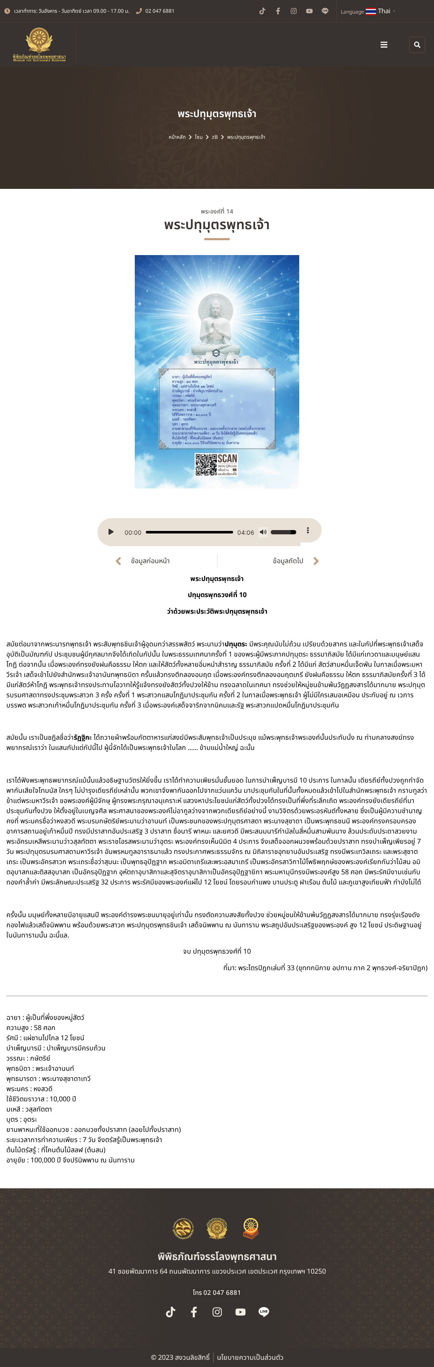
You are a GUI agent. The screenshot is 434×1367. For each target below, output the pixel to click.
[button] (384, 44)
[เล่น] (111, 532)
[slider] (189, 532)
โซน (199, 137)
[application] (199, 532)
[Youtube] (309, 11)
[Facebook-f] (278, 11)
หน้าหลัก (177, 137)
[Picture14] (217, 371)
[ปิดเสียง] (263, 532)
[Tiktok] (262, 11)
